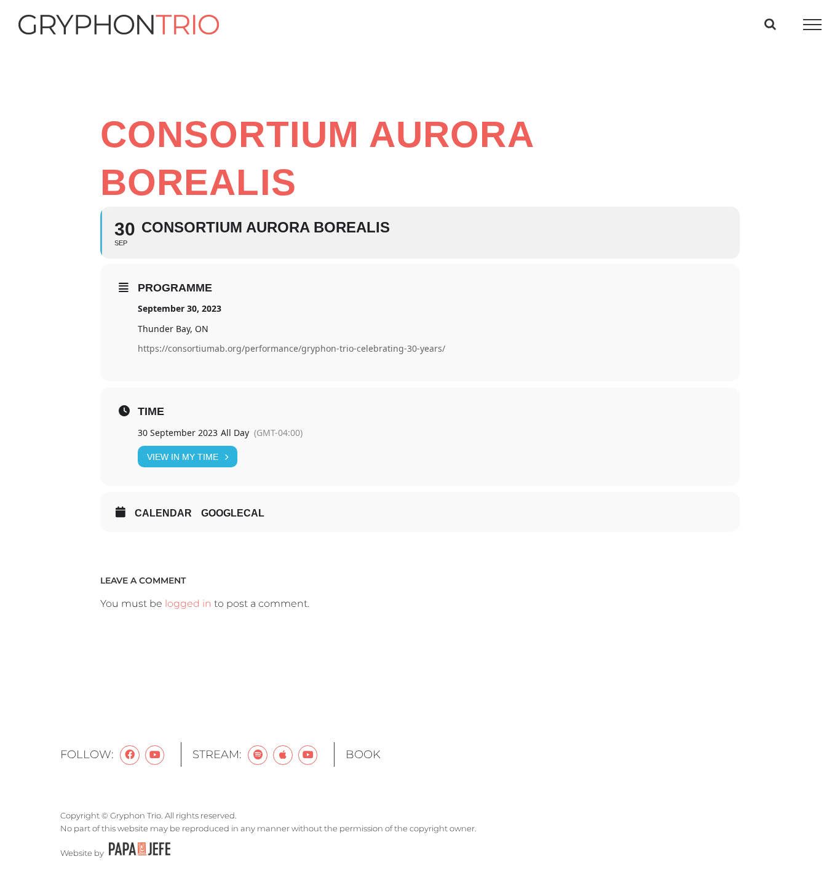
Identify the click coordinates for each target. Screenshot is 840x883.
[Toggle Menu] (813, 24)
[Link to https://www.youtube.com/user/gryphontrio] (155, 755)
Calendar (163, 513)
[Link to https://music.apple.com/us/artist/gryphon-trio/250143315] (283, 755)
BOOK (363, 754)
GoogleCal (232, 513)
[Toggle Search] (770, 24)
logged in (188, 603)
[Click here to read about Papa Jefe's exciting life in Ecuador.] (138, 853)
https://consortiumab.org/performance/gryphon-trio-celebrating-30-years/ (291, 348)
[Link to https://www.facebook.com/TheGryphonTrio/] (130, 755)
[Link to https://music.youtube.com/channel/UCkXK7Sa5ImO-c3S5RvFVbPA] (308, 755)
